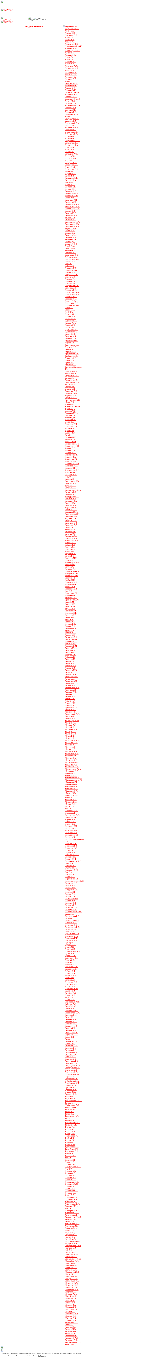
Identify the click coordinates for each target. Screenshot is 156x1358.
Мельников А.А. (72, 767)
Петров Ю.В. (70, 888)
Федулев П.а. (70, 1175)
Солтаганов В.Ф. (72, 1061)
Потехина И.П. (71, 925)
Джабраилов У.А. (72, 345)
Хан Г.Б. (68, 1208)
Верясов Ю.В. (71, 213)
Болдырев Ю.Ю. (71, 154)
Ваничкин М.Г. (71, 200)
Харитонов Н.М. (72, 1213)
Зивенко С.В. (70, 420)
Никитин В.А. (71, 828)
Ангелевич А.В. (71, 68)
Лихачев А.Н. (70, 690)
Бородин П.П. (71, 160)
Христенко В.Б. (71, 1226)
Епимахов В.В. (71, 391)
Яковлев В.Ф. (70, 1331)
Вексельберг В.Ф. (72, 207)
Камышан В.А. (71, 501)
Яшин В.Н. (69, 1344)
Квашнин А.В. (71, 516)
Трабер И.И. (70, 1138)
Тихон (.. (68, 1118)
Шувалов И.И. (71, 1307)
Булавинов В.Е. (71, 178)
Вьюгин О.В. (70, 248)
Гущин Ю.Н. (70, 334)
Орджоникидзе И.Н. (73, 861)
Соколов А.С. (70, 1059)
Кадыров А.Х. (71, 483)
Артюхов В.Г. (70, 79)
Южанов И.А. (71, 1316)
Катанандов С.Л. (72, 514)
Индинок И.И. (71, 475)
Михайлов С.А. (71, 791)
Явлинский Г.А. (71, 1323)
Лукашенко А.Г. (71, 705)
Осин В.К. (69, 863)
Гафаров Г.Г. (70, 266)
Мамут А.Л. (70, 738)
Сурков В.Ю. (70, 1092)
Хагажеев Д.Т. (71, 1202)
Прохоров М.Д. (71, 942)
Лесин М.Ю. (70, 672)
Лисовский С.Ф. (72, 683)
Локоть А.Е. (70, 699)
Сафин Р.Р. (69, 1017)
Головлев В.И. (71, 290)
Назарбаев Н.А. (71, 811)
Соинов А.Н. (70, 1057)
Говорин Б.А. (70, 283)
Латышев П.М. (71, 646)
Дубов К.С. (69, 362)
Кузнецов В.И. (71, 613)
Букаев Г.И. (69, 176)
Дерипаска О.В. (71, 341)
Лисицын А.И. (71, 681)
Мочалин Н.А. (71, 802)
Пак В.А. (69, 872)
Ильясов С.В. (70, 468)
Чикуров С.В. (70, 1248)
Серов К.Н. (69, 1037)
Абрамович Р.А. (71, 26)
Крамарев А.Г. (71, 598)
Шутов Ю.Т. (70, 1312)
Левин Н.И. (70, 663)
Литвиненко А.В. (72, 688)
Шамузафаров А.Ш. (73, 1259)
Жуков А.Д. (70, 409)
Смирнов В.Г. (70, 1048)
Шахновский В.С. (72, 1272)
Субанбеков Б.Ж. (72, 1081)
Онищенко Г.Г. (71, 857)
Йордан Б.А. (70, 477)
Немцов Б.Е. (70, 824)
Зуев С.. (68, 435)
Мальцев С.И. (71, 734)
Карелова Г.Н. (71, 507)
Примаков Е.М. (71, 936)
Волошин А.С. (71, 239)
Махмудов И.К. (71, 760)
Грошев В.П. (70, 316)
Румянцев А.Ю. (71, 989)
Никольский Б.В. (72, 835)
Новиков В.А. (71, 844)
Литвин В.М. (70, 685)
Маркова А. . (70, 745)
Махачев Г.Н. (70, 758)
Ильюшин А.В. (71, 466)
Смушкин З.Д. (71, 1054)
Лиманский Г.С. (71, 677)
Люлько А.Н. (70, 718)
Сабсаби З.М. (70, 1006)
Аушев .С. (69, 81)
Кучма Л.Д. (69, 631)
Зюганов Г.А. (70, 439)
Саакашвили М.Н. (72, 1002)
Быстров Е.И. (70, 187)
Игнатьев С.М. (71, 459)
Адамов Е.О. (70, 37)
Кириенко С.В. (71, 523)
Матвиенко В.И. (71, 754)
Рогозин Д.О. (70, 980)
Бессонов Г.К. (70, 130)
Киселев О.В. (70, 534)
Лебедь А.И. (70, 657)
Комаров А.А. (71, 569)
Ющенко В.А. (70, 1320)
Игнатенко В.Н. (71, 455)
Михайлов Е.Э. (71, 789)
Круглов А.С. (70, 606)
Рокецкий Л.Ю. (71, 984)
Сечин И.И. (70, 1039)
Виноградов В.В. (72, 224)
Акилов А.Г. (70, 42)
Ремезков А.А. (71, 975)
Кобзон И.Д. (70, 545)
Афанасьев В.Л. (71, 84)
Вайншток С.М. (71, 196)
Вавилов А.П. (71, 191)
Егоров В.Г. (70, 387)
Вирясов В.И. (70, 228)
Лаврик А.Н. (70, 633)
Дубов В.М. (70, 360)
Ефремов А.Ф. (71, 395)
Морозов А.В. (71, 800)
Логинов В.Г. (70, 694)
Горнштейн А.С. (72, 303)
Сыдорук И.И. (71, 1094)
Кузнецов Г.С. (71, 615)
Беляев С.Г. (69, 116)
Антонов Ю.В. (71, 75)
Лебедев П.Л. (70, 652)
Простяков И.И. (71, 938)
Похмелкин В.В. (72, 929)
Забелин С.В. (70, 411)
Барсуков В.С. (71, 97)
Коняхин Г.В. (70, 578)
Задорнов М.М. (71, 413)
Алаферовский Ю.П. (73, 46)
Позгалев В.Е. (71, 905)
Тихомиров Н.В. (72, 1116)
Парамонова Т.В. (72, 879)
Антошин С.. (70, 77)
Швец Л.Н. (69, 1274)
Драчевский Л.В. (72, 354)
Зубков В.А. (70, 428)
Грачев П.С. (70, 310)
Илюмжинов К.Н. (72, 470)
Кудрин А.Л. (70, 609)
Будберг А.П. (70, 174)
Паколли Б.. (70, 874)
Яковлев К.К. (70, 1333)
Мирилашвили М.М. (73, 780)
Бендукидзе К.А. (72, 119)
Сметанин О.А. (71, 1046)
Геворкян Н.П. (71, 268)
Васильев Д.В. (71, 202)
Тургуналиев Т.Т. (72, 1147)
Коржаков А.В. (71, 582)
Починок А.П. (71, 931)
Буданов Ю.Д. (71, 171)
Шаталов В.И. (71, 1270)
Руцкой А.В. (70, 991)
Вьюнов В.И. (70, 250)
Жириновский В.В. (73, 406)
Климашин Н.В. (71, 540)
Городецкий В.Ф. (72, 305)
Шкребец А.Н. (71, 1296)
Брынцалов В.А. (72, 169)
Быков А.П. (70, 185)
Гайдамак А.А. (71, 257)
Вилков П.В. (70, 218)
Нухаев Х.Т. (70, 850)
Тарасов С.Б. (70, 1098)
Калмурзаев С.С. (72, 497)
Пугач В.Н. (69, 947)
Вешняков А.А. (71, 215)
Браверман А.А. (71, 165)
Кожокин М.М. (71, 558)
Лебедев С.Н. (70, 650)
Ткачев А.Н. (70, 1120)
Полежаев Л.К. (71, 907)
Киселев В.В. (70, 532)
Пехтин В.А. (70, 894)
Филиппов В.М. (71, 1184)
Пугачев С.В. (70, 949)
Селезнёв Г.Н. (70, 1019)
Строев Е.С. (70, 1076)
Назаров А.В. (70, 813)
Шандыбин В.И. (72, 1261)
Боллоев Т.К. (70, 156)
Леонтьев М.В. (71, 670)
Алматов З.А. (70, 62)
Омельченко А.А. (72, 855)
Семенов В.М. (71, 1022)
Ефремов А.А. (71, 398)
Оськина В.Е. (70, 866)
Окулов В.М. (70, 852)
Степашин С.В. (71, 1072)
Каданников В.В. (72, 481)
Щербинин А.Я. (71, 1314)
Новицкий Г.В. (71, 846)
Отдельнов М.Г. (71, 868)
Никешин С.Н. (71, 826)
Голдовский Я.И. (72, 286)
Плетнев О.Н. (70, 903)
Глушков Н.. (70, 279)
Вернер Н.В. (70, 211)
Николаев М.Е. (71, 833)
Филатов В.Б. (70, 1178)
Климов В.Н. (70, 543)
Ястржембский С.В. (73, 1342)
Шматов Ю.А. (71, 1298)
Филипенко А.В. (72, 1182)
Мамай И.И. (70, 736)
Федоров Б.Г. (70, 1171)
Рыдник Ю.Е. (70, 997)
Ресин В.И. (69, 978)
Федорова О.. (70, 1173)
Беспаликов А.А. (72, 127)
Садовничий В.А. (72, 1013)
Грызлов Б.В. (70, 319)
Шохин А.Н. (70, 1303)
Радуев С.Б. (70, 960)
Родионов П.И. (71, 982)
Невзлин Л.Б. (70, 822)
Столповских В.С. (72, 1074)
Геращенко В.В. (71, 270)
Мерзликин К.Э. (72, 771)
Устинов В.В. (70, 1160)
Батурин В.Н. (70, 110)
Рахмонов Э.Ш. (71, 967)
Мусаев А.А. (70, 804)
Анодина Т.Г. (70, 70)
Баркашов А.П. (71, 94)
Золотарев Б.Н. (71, 426)
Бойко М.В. (69, 149)
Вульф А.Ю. (70, 246)
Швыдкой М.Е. (71, 1279)
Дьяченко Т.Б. (70, 365)
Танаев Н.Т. (70, 1096)
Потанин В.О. (71, 918)
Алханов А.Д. (71, 64)
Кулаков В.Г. (70, 622)
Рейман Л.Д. (70, 971)
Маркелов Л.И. (71, 743)
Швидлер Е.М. (71, 1276)
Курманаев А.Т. (71, 628)
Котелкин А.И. (71, 589)
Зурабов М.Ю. (71, 437)
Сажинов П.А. (71, 1015)
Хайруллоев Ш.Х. (72, 1204)
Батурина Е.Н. (71, 112)
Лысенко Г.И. (70, 712)
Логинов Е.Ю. (71, 692)
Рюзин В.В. (70, 1000)
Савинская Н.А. (71, 1011)
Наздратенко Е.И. (72, 815)
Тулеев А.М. (70, 1145)
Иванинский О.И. (72, 444)
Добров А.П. (70, 349)
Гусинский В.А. (71, 330)
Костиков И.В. (71, 584)
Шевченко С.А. (71, 1287)
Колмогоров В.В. (72, 562)
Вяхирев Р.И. (70, 253)
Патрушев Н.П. (71, 883)
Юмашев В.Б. (70, 1318)
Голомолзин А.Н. (72, 292)
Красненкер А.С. (72, 600)
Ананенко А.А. (71, 66)
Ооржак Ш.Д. (70, 859)
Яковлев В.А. (70, 1327)
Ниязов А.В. (70, 837)
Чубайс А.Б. (70, 1252)
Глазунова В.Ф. (71, 275)
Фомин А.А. (70, 1189)
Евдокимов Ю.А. (72, 376)
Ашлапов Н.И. (71, 86)
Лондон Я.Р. (70, 701)
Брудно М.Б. (70, 167)
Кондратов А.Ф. (71, 573)
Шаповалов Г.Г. (71, 1265)
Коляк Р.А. (69, 567)
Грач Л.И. (69, 308)
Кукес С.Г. (69, 620)
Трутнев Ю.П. (71, 1142)
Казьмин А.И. (71, 494)
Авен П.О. (69, 31)
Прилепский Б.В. (72, 934)
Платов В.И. (70, 901)
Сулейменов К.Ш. (72, 1083)
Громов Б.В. (70, 314)
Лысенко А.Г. (70, 710)
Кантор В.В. (70, 503)
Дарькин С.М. (71, 338)
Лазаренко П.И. (71, 637)
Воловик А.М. (71, 237)
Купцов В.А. (70, 626)
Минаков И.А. (71, 776)
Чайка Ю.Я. (70, 1230)
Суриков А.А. (71, 1090)
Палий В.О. (70, 877)
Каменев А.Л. (70, 499)
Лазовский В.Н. (71, 639)
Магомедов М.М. (72, 721)
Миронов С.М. (71, 782)
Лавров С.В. (70, 635)
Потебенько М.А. (72, 920)
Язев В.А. (69, 1325)
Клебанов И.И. (71, 538)
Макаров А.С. (71, 725)
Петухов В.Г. (70, 892)
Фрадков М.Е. (71, 1193)
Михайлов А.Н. (71, 786)
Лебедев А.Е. (70, 655)
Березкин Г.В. (70, 121)
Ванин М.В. (70, 198)
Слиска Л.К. (70, 1044)
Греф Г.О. (69, 312)
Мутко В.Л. (69, 806)
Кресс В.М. (69, 602)
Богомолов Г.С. (71, 143)
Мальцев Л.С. (70, 732)
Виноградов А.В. (72, 226)
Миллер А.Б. (70, 773)
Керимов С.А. (71, 518)
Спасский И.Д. (71, 1063)
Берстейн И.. (70, 125)
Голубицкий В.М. (72, 294)
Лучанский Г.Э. (71, 707)
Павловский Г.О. (72, 870)
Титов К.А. (69, 1114)
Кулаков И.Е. (70, 624)
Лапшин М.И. (71, 641)
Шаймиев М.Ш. (71, 1254)
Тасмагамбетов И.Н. (73, 1101)
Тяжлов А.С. (70, 1153)
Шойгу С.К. (70, 1301)
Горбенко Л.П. (71, 299)
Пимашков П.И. (71, 899)
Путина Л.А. (70, 956)
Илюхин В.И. (70, 472)
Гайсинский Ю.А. (72, 259)
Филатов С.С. (70, 1180)
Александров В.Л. (72, 51)
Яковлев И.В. (70, 1329)
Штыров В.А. (70, 1305)
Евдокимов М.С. (72, 373)
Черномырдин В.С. (73, 1241)
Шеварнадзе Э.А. (72, 1281)
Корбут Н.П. (70, 580)
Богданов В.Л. (71, 136)
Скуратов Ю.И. (71, 1041)
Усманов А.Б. (70, 1156)
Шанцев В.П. (70, 1263)
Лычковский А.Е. (72, 714)
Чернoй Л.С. (70, 1237)
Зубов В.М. (69, 431)
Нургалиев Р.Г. (71, 848)
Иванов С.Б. (70, 450)
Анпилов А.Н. (71, 73)
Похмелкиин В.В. (72, 927)
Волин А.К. (70, 231)
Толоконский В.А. (72, 1123)
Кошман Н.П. (70, 595)
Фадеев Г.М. (70, 1164)
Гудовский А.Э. (71, 321)
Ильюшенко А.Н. (72, 464)
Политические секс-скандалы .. (73, 913)
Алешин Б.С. (70, 55)
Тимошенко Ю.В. (72, 1107)
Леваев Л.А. (70, 661)
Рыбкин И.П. (70, 995)
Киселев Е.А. (70, 529)
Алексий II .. (70, 53)
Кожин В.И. (70, 556)
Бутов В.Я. (69, 182)
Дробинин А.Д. (71, 356)
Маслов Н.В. (70, 749)
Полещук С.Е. (71, 910)
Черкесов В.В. (71, 1235)
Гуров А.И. (69, 327)
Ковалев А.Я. (70, 549)
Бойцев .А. (69, 152)
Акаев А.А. (69, 40)
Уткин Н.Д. (70, 1162)
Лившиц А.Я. (70, 674)
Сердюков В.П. (71, 1035)
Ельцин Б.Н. (70, 389)
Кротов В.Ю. (70, 604)
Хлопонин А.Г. (71, 1215)
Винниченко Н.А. (72, 222)
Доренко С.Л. (70, 352)
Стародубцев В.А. (72, 1068)
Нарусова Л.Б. (71, 817)
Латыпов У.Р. (70, 644)
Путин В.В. (70, 953)
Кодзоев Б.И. (70, 554)
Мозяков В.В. (70, 793)
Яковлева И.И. (71, 1336)
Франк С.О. (70, 1195)
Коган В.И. (69, 551)
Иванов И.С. (70, 453)
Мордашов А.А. (71, 795)
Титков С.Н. (70, 1109)
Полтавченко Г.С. (72, 916)
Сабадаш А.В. (71, 1004)
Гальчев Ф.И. (70, 261)
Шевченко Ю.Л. (71, 1285)
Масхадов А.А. (71, 751)
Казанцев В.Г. (70, 492)
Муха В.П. (69, 808)
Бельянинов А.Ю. (72, 114)
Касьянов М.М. (71, 512)
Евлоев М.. (69, 378)
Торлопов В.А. (71, 1131)
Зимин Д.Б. (69, 422)
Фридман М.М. (71, 1197)
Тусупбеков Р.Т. (71, 1149)
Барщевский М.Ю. (72, 99)
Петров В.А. (70, 885)
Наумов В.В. (70, 819)
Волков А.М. (70, 235)
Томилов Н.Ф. (71, 1125)
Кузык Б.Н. (69, 617)
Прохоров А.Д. (71, 940)
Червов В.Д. (70, 1232)
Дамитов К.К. (70, 336)
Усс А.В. (68, 1158)
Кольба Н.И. (70, 565)
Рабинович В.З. (71, 958)
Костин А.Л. (70, 587)
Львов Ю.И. (70, 716)
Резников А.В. (71, 969)
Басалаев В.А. (71, 103)
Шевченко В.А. (71, 1283)
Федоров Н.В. (71, 1169)
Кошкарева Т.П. (71, 593)
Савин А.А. (70, 1008)
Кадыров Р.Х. (70, 486)
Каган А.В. (69, 479)
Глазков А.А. (70, 272)
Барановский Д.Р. (72, 92)
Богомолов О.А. (71, 145)
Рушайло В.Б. (70, 993)
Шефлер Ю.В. (71, 1292)
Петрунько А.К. (71, 890)
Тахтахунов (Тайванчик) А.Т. (72, 1104)
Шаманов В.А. (71, 1257)
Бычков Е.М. (70, 189)
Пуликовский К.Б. (72, 951)
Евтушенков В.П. (72, 382)
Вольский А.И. (71, 244)
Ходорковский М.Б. (73, 1217)
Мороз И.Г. (69, 797)
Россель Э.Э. (70, 986)
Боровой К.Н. (70, 158)
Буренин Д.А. (70, 180)
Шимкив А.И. (71, 1294)
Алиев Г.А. (69, 57)
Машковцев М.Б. (72, 762)
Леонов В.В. (70, 668)
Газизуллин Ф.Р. (71, 255)
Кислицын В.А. (71, 536)
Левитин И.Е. (70, 666)
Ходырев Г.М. (70, 1219)
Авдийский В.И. (72, 29)
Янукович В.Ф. (71, 1340)
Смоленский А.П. (72, 1052)
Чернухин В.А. (71, 1243)
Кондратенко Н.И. (72, 571)
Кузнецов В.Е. (71, 611)
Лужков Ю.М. (71, 703)
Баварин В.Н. (70, 90)
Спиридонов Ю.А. (72, 1065)
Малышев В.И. (71, 729)
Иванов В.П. (70, 448)
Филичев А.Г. (70, 1186)
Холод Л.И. (69, 1221)
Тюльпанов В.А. (72, 1151)
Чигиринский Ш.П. (73, 1246)
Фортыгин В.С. (71, 1191)
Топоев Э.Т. (70, 1129)
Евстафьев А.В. (71, 380)
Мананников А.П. (72, 740)
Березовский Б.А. (72, 123)
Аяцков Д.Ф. (70, 88)
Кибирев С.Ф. (71, 521)
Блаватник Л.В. (71, 132)
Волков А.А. (70, 233)
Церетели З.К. (71, 1228)
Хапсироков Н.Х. (72, 1210)
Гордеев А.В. (70, 301)
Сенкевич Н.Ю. (71, 1026)
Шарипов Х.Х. (71, 1268)
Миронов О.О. (71, 784)
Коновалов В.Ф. (71, 576)
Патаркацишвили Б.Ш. (74, 881)
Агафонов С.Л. (71, 35)
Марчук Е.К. (70, 747)
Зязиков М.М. (70, 442)
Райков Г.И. (70, 962)
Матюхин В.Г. (71, 756)
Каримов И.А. (71, 510)
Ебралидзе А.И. (71, 371)
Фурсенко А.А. (71, 1199)
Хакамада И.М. (71, 1206)
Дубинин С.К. (71, 358)
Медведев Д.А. (71, 765)
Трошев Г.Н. (70, 1140)
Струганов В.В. (71, 1079)
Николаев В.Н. (71, 830)
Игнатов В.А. (70, 457)
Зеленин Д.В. (70, 417)
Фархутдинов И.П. (73, 1167)
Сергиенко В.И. (71, 1033)
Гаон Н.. (68, 264)
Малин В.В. (70, 727)
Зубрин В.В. (70, 433)
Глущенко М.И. (71, 281)
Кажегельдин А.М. (73, 490)
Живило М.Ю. (71, 404)
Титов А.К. (69, 1112)
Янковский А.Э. (71, 1338)
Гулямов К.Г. (70, 325)
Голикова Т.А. (71, 288)
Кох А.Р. (68, 591)
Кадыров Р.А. (70, 488)
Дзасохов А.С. (71, 347)
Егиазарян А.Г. (71, 384)
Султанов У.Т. (70, 1085)
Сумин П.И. (70, 1087)
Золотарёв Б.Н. (71, 424)
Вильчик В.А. (70, 220)
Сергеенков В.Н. (72, 1030)
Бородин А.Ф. (71, 163)
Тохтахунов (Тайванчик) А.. (71, 1135)
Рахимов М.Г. (70, 964)
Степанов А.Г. (71, 1070)
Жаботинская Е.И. (72, 400)
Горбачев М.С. (71, 297)
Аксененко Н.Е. (71, 44)
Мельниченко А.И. (73, 769)
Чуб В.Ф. (69, 1250)
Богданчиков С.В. (72, 141)
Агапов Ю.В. (70, 33)
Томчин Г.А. (70, 1127)
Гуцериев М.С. (71, 332)
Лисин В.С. (70, 679)
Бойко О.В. (69, 147)
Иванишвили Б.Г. (72, 446)
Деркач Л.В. (70, 343)
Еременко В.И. (71, 393)
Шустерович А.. (71, 1309)
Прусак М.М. (70, 945)
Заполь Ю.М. (70, 415)
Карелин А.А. (71, 505)
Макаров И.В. (71, 723)
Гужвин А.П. (70, 323)
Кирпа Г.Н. (69, 527)
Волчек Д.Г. (70, 242)
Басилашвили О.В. (73, 105)
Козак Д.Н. (69, 560)
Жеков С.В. (69, 402)
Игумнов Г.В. (70, 461)
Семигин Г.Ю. (71, 1024)
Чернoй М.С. (70, 1239)
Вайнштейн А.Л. (72, 193)
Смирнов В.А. (71, 1050)
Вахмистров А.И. (72, 204)
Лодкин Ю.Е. (70, 696)
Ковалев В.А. (70, 547)
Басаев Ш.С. (70, 101)
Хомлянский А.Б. (72, 1224)
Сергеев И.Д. (70, 1028)
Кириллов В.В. (71, 525)
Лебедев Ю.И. (71, 648)
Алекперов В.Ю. (72, 48)
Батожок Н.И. (70, 108)
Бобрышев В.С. (71, 134)
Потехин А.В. (71, 923)
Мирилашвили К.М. (73, 778)
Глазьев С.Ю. (70, 277)
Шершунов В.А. (71, 1290)
